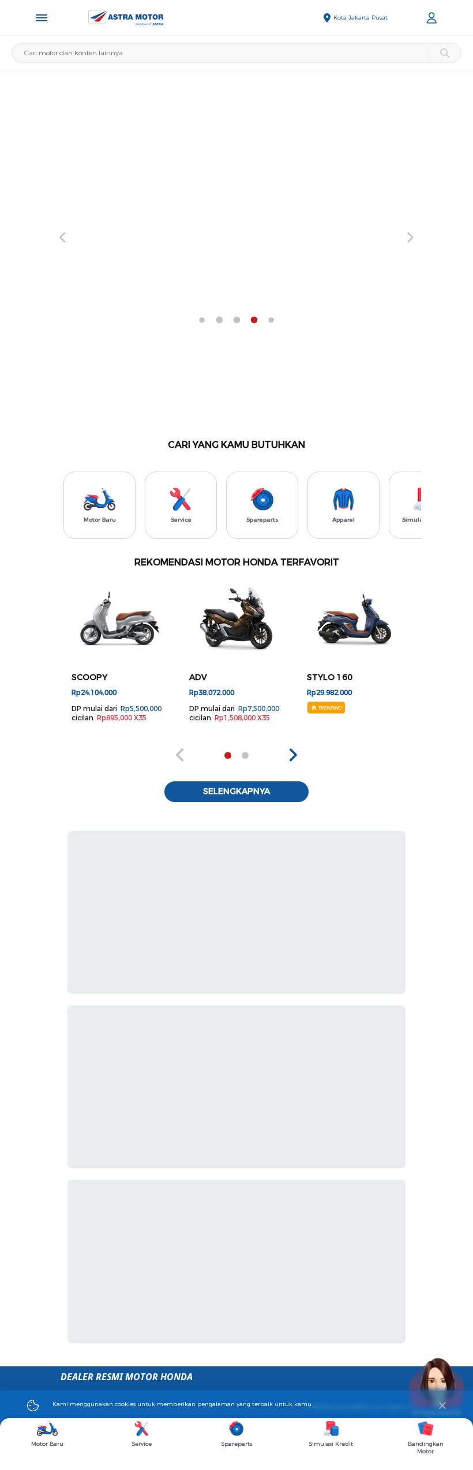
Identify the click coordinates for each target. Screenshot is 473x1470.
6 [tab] (236, 320)
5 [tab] (219, 320)
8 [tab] (271, 320)
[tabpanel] (236, 238)
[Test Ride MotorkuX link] (236, 238)
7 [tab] (254, 320)
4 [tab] (202, 320)
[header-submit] (444, 53)
